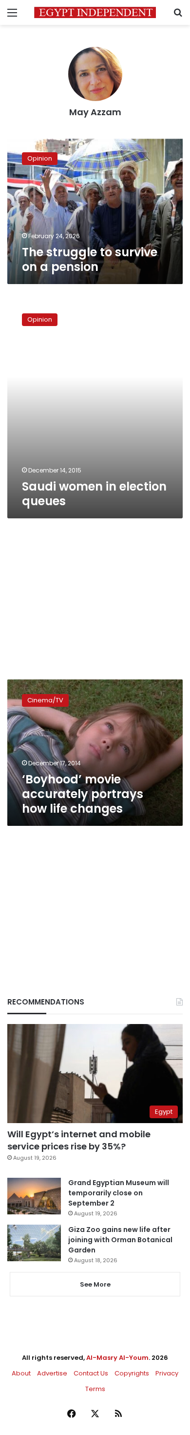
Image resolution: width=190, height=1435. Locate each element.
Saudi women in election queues (94, 493)
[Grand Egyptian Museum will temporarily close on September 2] (34, 1196)
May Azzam (95, 112)
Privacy (166, 1373)
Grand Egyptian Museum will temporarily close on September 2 (118, 1193)
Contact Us (91, 1373)
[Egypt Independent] (95, 12)
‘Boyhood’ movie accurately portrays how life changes (82, 794)
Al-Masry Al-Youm (117, 1357)
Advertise (52, 1373)
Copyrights (131, 1373)
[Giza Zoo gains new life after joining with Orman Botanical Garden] (34, 1243)
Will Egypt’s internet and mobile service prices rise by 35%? (79, 1140)
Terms (95, 1389)
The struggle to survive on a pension (89, 259)
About (21, 1373)
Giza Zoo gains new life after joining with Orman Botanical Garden (120, 1240)
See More (95, 1284)
